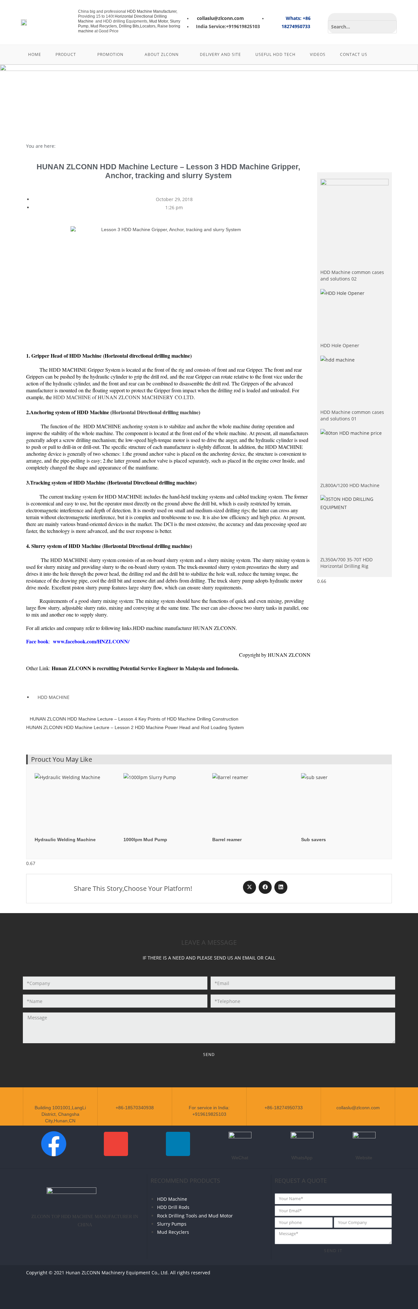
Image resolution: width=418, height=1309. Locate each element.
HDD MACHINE (54, 697)
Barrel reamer (227, 839)
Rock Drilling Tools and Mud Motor (195, 1216)
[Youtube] (363, 1276)
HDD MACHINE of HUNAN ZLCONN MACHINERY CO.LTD (123, 397)
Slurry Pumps (171, 1224)
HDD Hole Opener (339, 345)
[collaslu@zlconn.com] (358, 1099)
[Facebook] (344, 1276)
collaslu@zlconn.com (358, 1107)
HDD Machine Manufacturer (151, 11)
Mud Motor (158, 21)
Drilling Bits (129, 26)
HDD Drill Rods (173, 1207)
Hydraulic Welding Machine (65, 839)
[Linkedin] (382, 1276)
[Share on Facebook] (265, 887)
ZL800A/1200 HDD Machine (349, 485)
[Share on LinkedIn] (280, 887)
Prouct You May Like (61, 759)
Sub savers (313, 839)
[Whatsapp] (324, 1276)
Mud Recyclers (103, 26)
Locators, (148, 26)
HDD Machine (172, 1199)
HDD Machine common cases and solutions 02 (352, 275)
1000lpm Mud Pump (145, 839)
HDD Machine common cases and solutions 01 (352, 415)
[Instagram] (382, 1295)
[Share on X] (249, 887)
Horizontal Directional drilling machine (155, 412)
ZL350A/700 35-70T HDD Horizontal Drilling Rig (346, 562)
